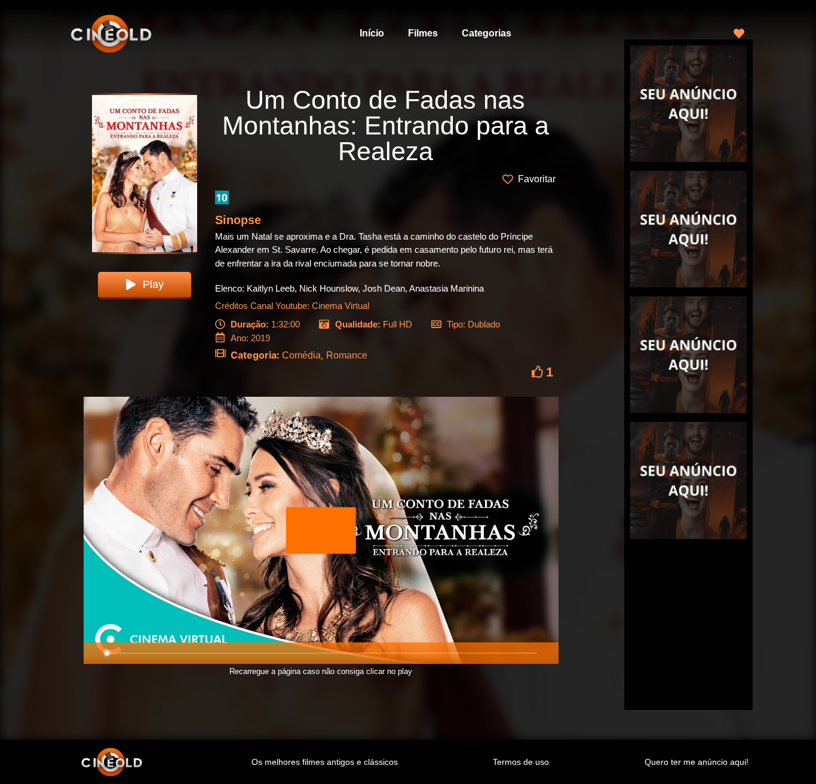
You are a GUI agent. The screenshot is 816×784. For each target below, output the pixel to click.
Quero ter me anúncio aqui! (696, 762)
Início (372, 33)
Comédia (301, 355)
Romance (346, 355)
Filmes (423, 33)
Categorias (486, 33)
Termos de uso (521, 762)
